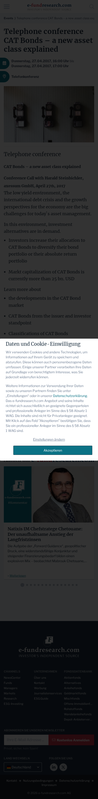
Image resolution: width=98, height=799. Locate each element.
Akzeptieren (53, 450)
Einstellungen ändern (49, 439)
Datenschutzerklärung (70, 396)
